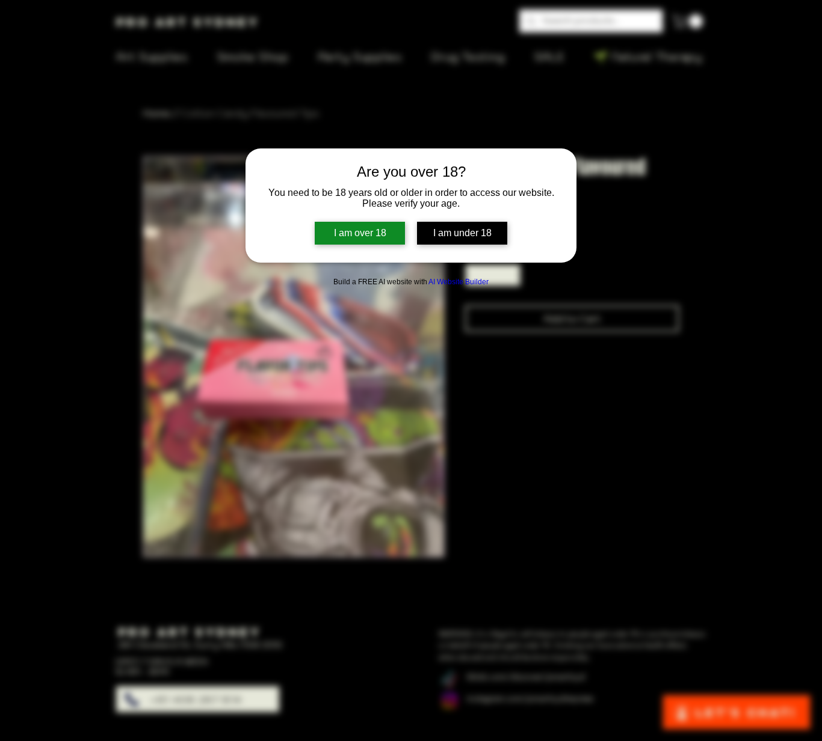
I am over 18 (360, 233)
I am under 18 (462, 233)
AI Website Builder (458, 282)
